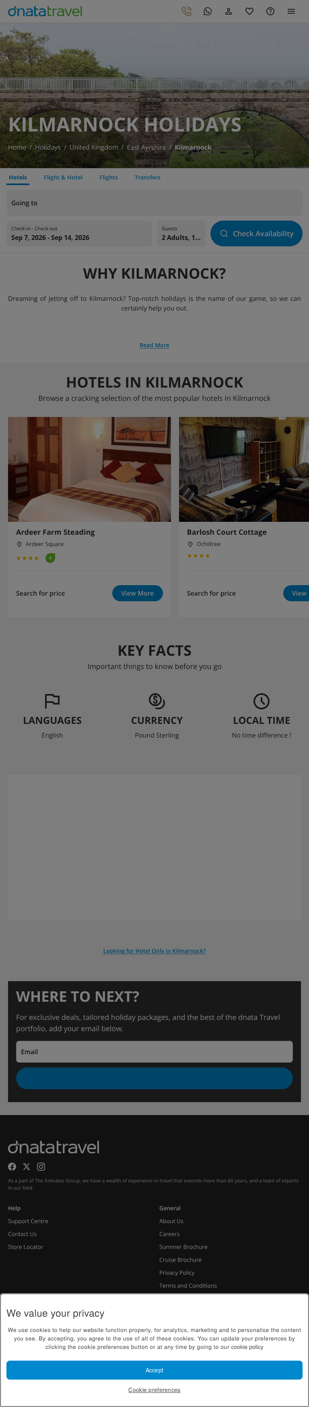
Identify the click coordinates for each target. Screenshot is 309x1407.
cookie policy (247, 1346)
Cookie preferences (154, 1390)
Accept (155, 1370)
